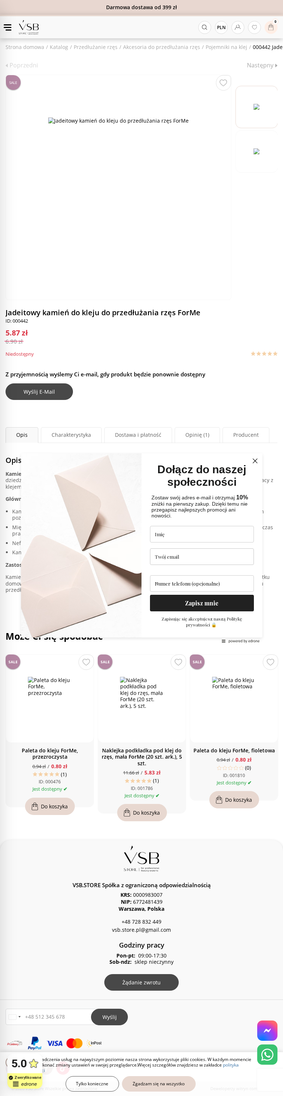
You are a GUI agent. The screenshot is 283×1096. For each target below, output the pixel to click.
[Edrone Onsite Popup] (141, 548)
